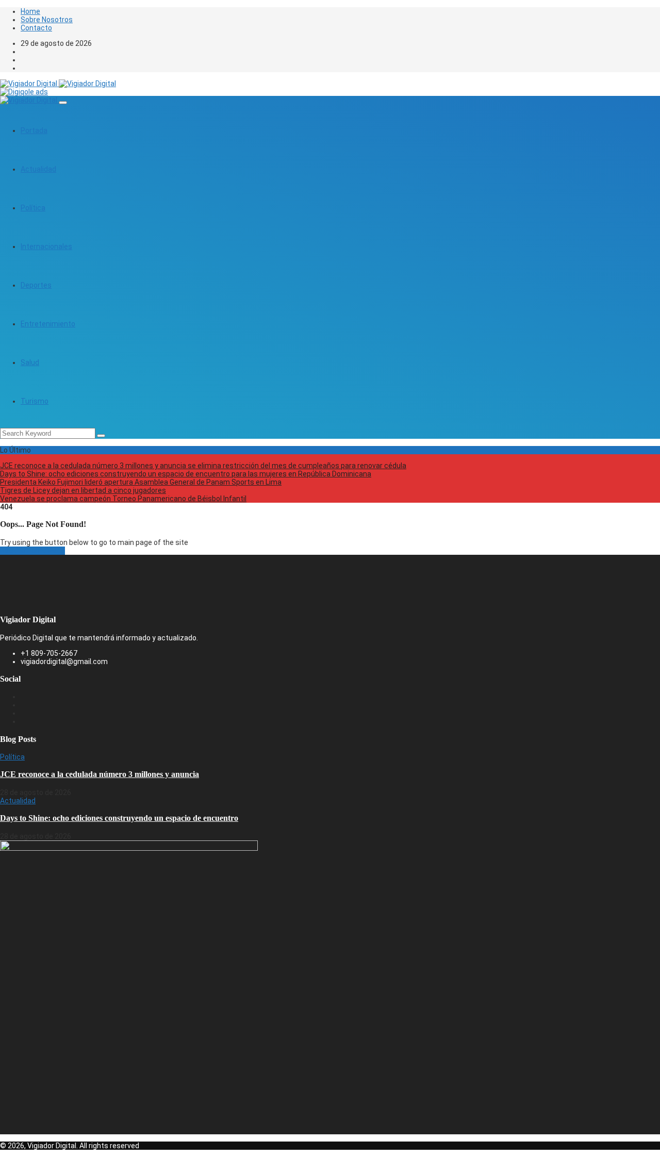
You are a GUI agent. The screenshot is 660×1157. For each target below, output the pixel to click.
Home (30, 11)
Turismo (34, 401)
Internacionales (46, 246)
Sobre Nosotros (47, 19)
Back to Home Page (32, 551)
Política (33, 208)
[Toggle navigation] (63, 102)
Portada (34, 130)
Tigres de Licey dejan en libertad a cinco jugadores (83, 490)
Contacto (36, 28)
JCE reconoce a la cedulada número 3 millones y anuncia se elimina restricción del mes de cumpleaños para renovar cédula (203, 465)
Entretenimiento (48, 324)
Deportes (36, 285)
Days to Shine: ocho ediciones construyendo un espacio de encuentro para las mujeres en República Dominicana (185, 474)
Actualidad (38, 169)
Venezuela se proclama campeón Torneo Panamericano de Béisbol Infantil (123, 498)
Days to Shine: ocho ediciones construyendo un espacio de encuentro (119, 818)
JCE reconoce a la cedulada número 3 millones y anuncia (99, 774)
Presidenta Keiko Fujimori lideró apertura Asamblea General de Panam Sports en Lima (141, 482)
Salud (30, 362)
